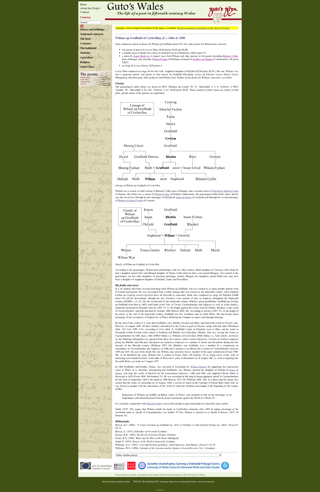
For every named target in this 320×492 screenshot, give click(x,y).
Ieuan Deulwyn (141, 56)
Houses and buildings (92, 29)
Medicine (85, 53)
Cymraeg (85, 17)
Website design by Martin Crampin (116, 482)
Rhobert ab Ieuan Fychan (130, 200)
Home (83, 4)
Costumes (85, 43)
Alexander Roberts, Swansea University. (198, 482)
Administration (160, 490)
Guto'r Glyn (87, 67)
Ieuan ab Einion (183, 197)
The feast (85, 39)
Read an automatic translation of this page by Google (203, 28)
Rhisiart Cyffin (230, 56)
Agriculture (86, 57)
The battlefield (88, 48)
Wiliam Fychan (159, 59)
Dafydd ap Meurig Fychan (225, 190)
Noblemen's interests (91, 34)
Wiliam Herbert (198, 366)
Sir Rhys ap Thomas (203, 59)
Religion (85, 62)
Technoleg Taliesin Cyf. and (171, 482)
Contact (84, 12)
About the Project (90, 8)
